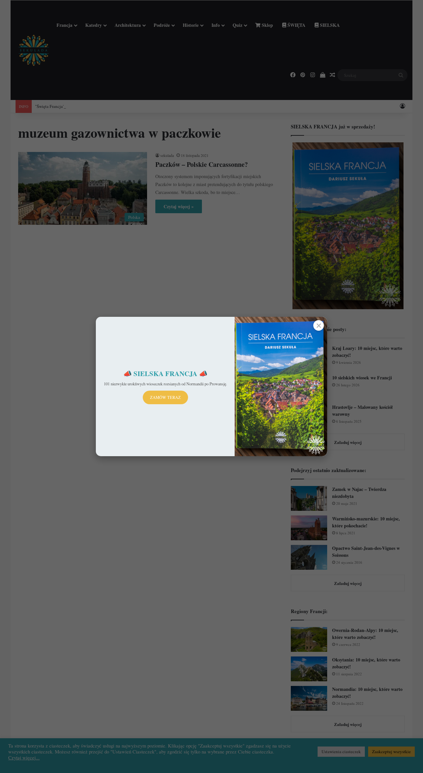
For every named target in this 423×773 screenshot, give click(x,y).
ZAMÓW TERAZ (165, 397)
